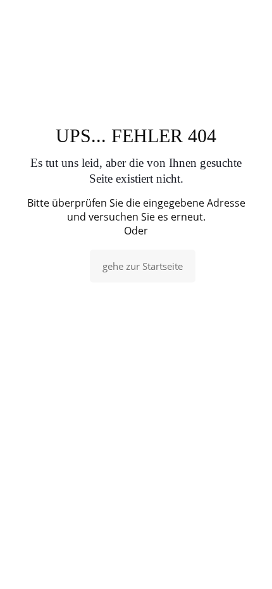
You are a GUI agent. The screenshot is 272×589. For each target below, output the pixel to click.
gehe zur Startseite (142, 266)
